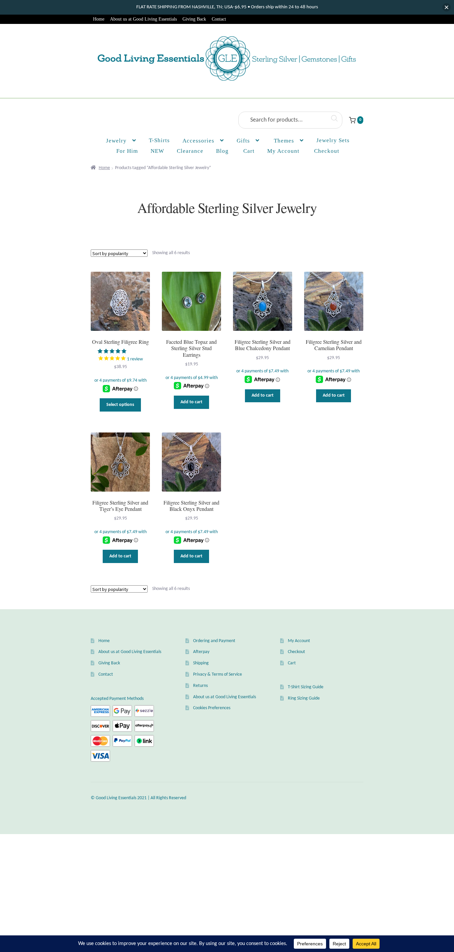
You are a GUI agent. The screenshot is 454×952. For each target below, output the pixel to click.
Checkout (296, 651)
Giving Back (194, 19)
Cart (292, 663)
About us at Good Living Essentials (143, 19)
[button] (112, 351)
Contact (219, 19)
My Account (283, 151)
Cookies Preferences (211, 708)
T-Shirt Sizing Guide (305, 687)
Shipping (201, 663)
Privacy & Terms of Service (217, 674)
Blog (222, 151)
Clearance (190, 151)
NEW (157, 151)
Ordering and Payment (214, 640)
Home (98, 19)
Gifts (243, 141)
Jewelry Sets (333, 140)
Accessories (198, 141)
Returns (200, 685)
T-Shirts (159, 140)
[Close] (446, 7)
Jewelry (116, 141)
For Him (127, 151)
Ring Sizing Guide (304, 698)
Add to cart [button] (191, 402)
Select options (120, 404)
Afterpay (201, 651)
